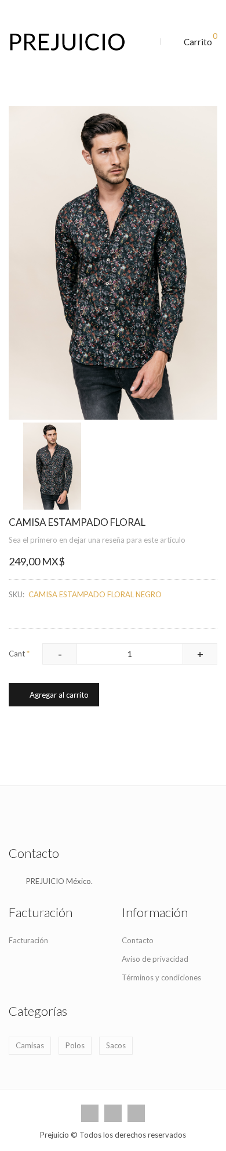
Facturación (28, 940)
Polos (75, 1045)
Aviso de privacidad (155, 959)
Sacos (116, 1045)
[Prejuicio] (72, 42)
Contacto (138, 940)
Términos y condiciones (161, 977)
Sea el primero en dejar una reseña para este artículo (97, 539)
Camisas (30, 1045)
